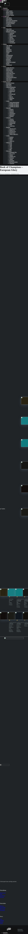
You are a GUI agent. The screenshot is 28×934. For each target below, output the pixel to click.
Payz (10, 95)
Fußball (8, 48)
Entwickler (9, 151)
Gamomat (11, 33)
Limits (7, 101)
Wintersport (9, 65)
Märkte (5, 44)
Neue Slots (9, 29)
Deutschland (12, 121)
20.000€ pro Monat (14, 106)
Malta (10, 124)
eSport (1, 922)
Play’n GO (12, 40)
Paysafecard (12, 94)
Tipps (1, 923)
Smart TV (11, 141)
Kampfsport (9, 56)
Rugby (8, 63)
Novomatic (2, 907)
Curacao (11, 119)
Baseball (8, 59)
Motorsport (9, 51)
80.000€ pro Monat (14, 105)
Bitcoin (11, 96)
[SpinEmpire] (11, 595)
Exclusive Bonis (10, 83)
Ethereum (11, 98)
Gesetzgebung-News (11, 77)
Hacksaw (11, 157)
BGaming (11, 160)
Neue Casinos (9, 13)
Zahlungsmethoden (11, 87)
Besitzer (8, 127)
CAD (10, 148)
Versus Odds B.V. (13, 134)
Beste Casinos (9, 12)
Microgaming (12, 36)
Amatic (11, 159)
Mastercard (12, 91)
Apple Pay (12, 88)
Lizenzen (8, 117)
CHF (10, 146)
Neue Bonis (9, 19)
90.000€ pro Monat (14, 103)
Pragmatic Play (13, 152)
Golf (7, 54)
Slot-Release (9, 70)
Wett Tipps (9, 85)
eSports (8, 47)
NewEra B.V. (12, 131)
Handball (8, 60)
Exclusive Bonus (10, 23)
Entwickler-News (10, 73)
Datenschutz (20, 930)
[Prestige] (4, 595)
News (4, 66)
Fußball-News (9, 76)
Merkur (11, 34)
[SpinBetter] (19, 595)
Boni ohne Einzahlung (11, 20)
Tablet (10, 139)
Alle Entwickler (10, 30)
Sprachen (8, 108)
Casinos (7, 9)
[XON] (19, 619)
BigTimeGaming (13, 162)
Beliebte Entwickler (11, 31)
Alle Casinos (9, 11)
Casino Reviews (10, 67)
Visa (10, 92)
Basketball (8, 49)
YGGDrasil (12, 42)
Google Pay (12, 90)
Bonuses (7, 16)
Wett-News (9, 78)
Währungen (9, 142)
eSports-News (9, 74)
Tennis (7, 52)
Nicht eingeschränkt (14, 102)
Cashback (8, 24)
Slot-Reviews (9, 69)
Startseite (5, 8)
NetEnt (11, 37)
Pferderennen (9, 55)
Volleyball (8, 58)
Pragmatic (11, 41)
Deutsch (11, 109)
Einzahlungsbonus (10, 22)
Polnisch (11, 116)
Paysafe (2, 897)
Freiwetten (8, 26)
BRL (10, 149)
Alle (1, 919)
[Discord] (2, 2)
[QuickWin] (4, 619)
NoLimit (11, 38)
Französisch (12, 113)
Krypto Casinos (10, 15)
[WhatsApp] (0, 2)
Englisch (11, 110)
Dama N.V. (12, 130)
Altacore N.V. (12, 128)
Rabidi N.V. (12, 133)
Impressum (19, 929)
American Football (10, 62)
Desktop (11, 137)
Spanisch (11, 112)
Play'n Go (2, 908)
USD (10, 145)
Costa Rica (12, 126)
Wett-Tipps (9, 80)
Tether (10, 99)
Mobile (11, 138)
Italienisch (11, 115)
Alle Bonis (9, 17)
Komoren (11, 120)
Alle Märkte (9, 45)
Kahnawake (12, 123)
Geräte (7, 135)
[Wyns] (11, 619)
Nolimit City (12, 156)
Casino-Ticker (9, 72)
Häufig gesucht (7, 81)
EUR (10, 144)
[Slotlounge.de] (7, 5)
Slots (4, 27)
